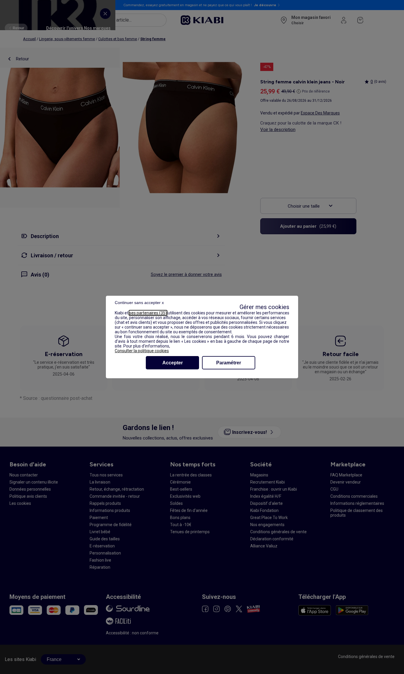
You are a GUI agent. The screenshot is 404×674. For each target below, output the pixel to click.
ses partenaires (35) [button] (148, 313)
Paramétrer (228, 362)
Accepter (172, 362)
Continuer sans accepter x (139, 302)
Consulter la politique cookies (142, 350)
